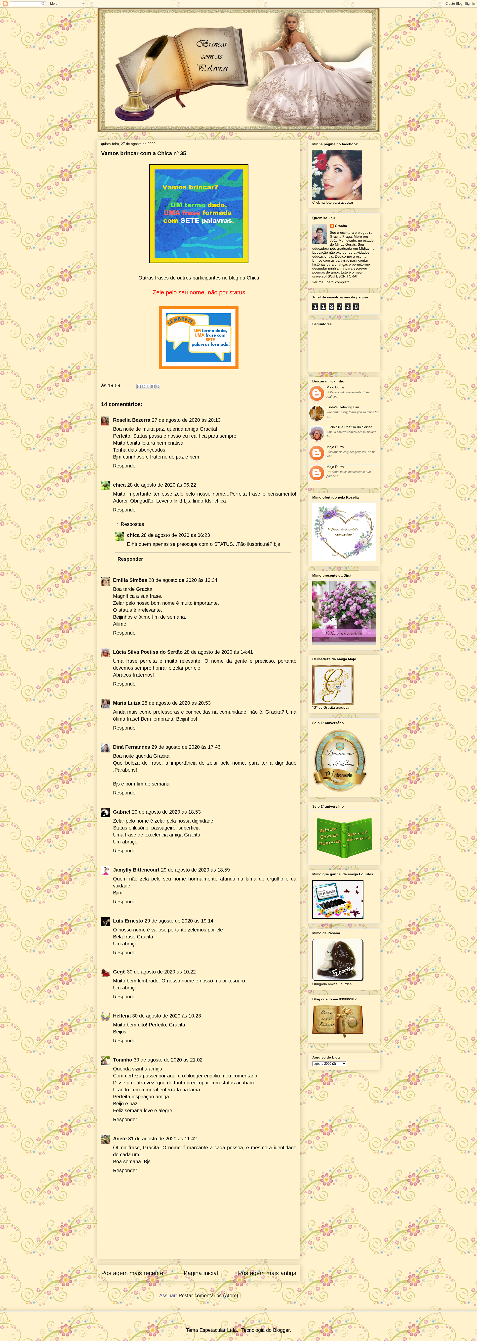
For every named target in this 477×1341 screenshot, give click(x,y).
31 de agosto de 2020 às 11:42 (162, 1138)
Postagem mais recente (132, 1273)
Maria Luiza (126, 703)
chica (119, 485)
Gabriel (121, 812)
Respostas (132, 524)
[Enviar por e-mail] (138, 386)
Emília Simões (130, 580)
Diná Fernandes (131, 747)
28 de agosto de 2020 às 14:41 (218, 652)
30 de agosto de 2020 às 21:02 (168, 1060)
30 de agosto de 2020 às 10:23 (166, 1015)
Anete (120, 1138)
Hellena (122, 1015)
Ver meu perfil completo (331, 282)
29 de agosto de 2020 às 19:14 (179, 921)
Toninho (122, 1060)
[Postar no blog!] (143, 386)
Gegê (119, 971)
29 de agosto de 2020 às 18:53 (166, 812)
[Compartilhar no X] (148, 386)
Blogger (281, 1330)
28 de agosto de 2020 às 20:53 (176, 703)
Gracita (341, 226)
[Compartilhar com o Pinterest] (157, 386)
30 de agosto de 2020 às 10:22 (161, 971)
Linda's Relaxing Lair (342, 407)
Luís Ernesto (128, 921)
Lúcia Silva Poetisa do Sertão (148, 652)
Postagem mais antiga (267, 1273)
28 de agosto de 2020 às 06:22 (161, 485)
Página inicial (201, 1273)
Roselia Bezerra (131, 420)
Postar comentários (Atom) (208, 1295)
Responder (125, 465)
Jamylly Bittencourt (136, 870)
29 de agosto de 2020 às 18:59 (195, 870)
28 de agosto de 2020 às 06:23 (175, 535)
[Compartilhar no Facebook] (153, 386)
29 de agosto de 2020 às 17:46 (186, 747)
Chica (253, 277)
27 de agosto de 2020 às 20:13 (186, 420)
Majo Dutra (335, 387)
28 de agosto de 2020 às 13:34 (183, 580)
